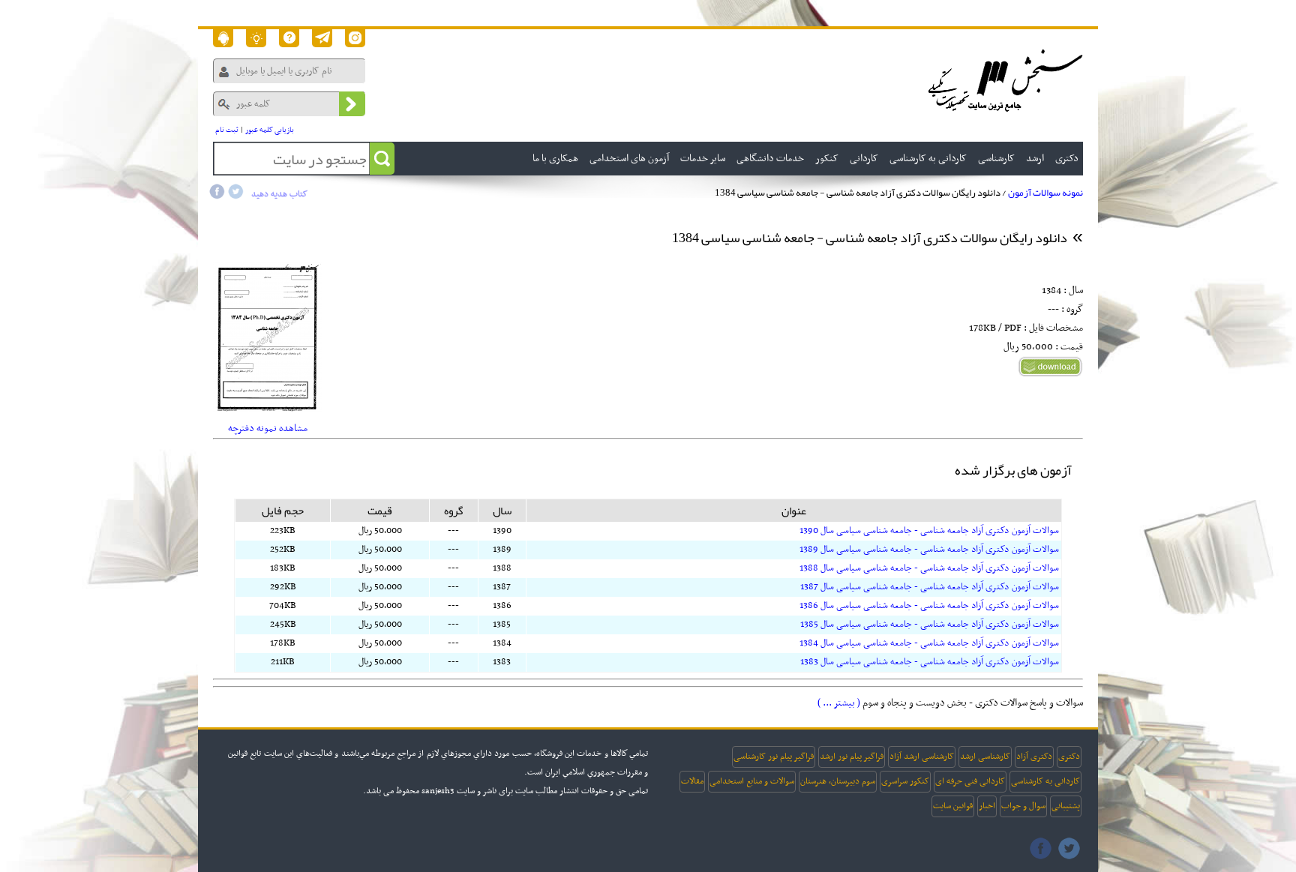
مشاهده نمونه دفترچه (268, 428)
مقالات (692, 781)
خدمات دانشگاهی (770, 158)
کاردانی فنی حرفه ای (970, 781)
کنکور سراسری (905, 781)
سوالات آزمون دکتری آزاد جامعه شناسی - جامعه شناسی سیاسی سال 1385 (929, 624)
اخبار (987, 806)
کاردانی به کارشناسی (1045, 781)
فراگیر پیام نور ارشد (852, 756)
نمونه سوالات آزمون (1045, 192)
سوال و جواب (1023, 806)
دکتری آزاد (1034, 756)
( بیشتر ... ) (839, 703)
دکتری (1069, 756)
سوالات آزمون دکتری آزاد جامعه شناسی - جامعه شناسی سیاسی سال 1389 (929, 549)
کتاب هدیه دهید (279, 194)
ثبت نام (226, 130)
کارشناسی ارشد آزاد (922, 756)
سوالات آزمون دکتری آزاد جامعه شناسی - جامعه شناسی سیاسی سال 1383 (929, 662)
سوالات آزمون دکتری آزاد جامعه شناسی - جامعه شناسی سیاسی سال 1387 (929, 587)
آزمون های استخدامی (629, 158)
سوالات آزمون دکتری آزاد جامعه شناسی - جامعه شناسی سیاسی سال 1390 (929, 531)
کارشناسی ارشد (985, 756)
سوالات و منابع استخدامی (752, 781)
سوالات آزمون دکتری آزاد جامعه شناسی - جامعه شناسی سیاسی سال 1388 (929, 568)
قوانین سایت (953, 806)
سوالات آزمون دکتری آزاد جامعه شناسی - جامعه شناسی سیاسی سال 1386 (929, 606)
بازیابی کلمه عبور (269, 130)
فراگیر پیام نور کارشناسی (774, 756)
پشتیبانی (1066, 806)
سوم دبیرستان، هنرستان (837, 781)
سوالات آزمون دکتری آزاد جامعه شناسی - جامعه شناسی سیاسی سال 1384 (929, 643)
